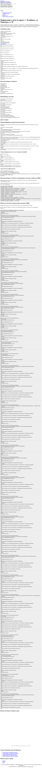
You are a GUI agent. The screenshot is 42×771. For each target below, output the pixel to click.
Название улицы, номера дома (6, 6)
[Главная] (2, 0)
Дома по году (5, 15)
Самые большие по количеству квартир (10, 752)
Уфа (3, 762)
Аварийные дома (6, 13)
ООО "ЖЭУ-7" (3, 43)
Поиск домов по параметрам (8, 16)
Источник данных (30, 766)
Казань (4, 761)
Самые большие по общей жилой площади (11, 753)
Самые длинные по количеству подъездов (10, 756)
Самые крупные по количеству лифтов (10, 755)
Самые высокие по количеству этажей (10, 754)
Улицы (4, 14)
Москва (4, 760)
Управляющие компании (7, 12)
